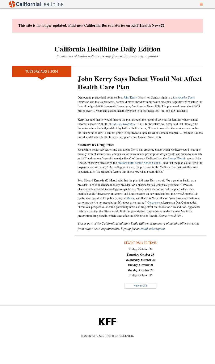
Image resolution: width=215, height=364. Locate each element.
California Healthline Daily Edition (107, 48)
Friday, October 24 (140, 249)
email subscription (152, 228)
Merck (130, 198)
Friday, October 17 (140, 275)
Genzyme (153, 202)
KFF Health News (145, 25)
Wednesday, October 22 (140, 260)
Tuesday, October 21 (140, 265)
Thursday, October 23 (140, 254)
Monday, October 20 (140, 270)
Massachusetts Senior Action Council (139, 163)
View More (140, 285)
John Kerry (130, 97)
